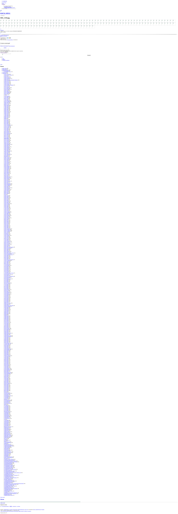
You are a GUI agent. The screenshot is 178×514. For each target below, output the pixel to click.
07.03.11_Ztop (6, 216)
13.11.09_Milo (6, 409)
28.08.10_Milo (6, 313)
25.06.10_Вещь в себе (7, 333)
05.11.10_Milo (6, 287)
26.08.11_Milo (6, 109)
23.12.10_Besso (6, 269)
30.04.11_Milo (6, 176)
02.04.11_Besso (6, 197)
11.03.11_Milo (6, 213)
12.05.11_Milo (6, 170)
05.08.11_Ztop (6, 117)
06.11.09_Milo (6, 410)
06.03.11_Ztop (6, 218)
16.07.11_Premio (6, 127)
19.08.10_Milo (6, 316)
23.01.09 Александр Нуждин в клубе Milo (10, 461)
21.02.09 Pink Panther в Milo (8, 460)
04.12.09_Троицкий (7, 403)
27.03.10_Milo (6, 362)
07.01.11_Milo (6, 262)
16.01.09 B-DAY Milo (7, 464)
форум (34, 509)
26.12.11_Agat (6, 86)
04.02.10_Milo (6, 384)
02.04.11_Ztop (6, 196)
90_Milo (5, 314)
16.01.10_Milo (6, 388)
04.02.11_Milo (6, 246)
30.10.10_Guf (6, 290)
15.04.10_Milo (6, 358)
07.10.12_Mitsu (6, 76)
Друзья (2, 499)
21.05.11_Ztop (6, 162)
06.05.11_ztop (6, 175)
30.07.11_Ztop (6, 120)
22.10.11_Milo (6, 96)
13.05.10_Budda (6, 348)
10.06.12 (5, 75)
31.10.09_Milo (6, 412)
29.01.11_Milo (6, 249)
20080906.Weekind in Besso (8, 495)
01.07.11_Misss (6, 134)
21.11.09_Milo (6, 406)
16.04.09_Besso (6, 453)
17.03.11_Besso (6, 207)
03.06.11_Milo (6, 153)
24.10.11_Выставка (7, 89)
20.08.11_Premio (6, 111)
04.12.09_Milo (6, 401)
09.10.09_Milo (6, 423)
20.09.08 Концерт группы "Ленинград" (10, 493)
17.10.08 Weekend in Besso (8, 476)
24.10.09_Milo (6, 414)
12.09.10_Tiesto (6, 309)
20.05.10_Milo (6, 345)
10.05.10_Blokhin (6, 349)
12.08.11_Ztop (6, 115)
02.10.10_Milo (6, 300)
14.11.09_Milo (6, 408)
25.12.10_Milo (6, 267)
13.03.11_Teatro (6, 208)
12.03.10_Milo (6, 367)
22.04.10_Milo (6, 354)
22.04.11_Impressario (7, 183)
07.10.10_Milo (6, 299)
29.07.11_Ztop (6, 121)
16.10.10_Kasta (6, 297)
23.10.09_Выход (6, 417)
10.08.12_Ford (6, 79)
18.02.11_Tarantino (7, 231)
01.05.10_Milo (6, 350)
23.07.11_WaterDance (7, 125)
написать (9, 6)
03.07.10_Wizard (6, 328)
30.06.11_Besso (6, 143)
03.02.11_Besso (6, 248)
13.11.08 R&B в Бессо (7, 473)
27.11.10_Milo (6, 279)
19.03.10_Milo (6, 365)
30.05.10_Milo (6, 341)
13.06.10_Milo (6, 337)
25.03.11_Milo (6, 202)
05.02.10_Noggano (7, 383)
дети (11, 506)
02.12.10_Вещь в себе (7, 278)
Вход (3, 3)
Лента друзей (2, 497)
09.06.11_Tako (6, 156)
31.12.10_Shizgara (7, 265)
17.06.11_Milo (6, 150)
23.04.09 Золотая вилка (7, 451)
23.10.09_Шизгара (7, 418)
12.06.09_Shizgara (7, 446)
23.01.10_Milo (6, 386)
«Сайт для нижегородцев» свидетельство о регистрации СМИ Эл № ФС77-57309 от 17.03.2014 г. (15, 511)
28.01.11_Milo (6, 250)
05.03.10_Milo (6, 371)
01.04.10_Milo (6, 361)
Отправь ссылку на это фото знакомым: (6, 31)
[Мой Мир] (10, 38)
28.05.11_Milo (6, 155)
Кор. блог (26, 509)
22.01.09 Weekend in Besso (8, 463)
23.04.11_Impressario (7, 181)
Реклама (43, 509)
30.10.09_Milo (6, 413)
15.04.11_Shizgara (7, 189)
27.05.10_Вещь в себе (7, 343)
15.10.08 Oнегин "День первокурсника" (10, 477)
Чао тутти (5, 438)
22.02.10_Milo (6, 375)
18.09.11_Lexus (6, 103)
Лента (1, 64)
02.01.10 (5, 391)
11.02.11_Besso (6, 240)
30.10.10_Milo (6, 288)
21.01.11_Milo (6, 256)
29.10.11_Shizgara (7, 91)
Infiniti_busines (4, 68)
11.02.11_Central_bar (7, 241)
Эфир (3, 58)
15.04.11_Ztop (6, 188)
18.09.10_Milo (6, 307)
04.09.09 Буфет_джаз (7, 436)
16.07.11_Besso (6, 129)
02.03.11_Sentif (6, 222)
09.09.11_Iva (6, 104)
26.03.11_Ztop (6, 199)
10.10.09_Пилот (6, 421)
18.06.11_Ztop (6, 151)
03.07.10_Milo (6, 327)
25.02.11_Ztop (6, 224)
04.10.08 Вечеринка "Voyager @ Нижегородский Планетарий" (14, 483)
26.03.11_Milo (6, 200)
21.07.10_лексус (6, 322)
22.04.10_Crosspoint (7, 355)
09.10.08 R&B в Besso (7, 482)
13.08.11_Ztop (6, 114)
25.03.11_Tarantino (7, 203)
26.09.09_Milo (6, 428)
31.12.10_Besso (6, 264)
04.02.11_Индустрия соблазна (8, 247)
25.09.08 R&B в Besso (7, 489)
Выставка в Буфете (7, 411)
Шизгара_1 (6, 399)
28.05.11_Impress (6, 158)
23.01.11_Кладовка (7, 253)
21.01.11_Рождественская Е (8, 254)
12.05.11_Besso (6, 169)
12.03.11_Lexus (6, 211)
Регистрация (4, 2)
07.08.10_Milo (6, 318)
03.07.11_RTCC (5, 13)
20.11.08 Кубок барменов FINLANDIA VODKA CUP (12, 472)
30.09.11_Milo (6, 102)
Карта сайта (15, 509)
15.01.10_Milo (6, 389)
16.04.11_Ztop (6, 186)
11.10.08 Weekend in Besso (8, 480)
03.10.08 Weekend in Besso (8, 485)
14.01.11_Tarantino (7, 260)
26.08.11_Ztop (6, 108)
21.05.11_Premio (6, 163)
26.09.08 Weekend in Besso (8, 487)
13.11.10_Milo (6, 284)
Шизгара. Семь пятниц (7, 426)
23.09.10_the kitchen (7, 306)
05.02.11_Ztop (6, 243)
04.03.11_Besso (6, 221)
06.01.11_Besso (6, 263)
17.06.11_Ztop (6, 152)
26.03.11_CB (6, 198)
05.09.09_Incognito (7, 434)
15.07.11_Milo (6, 130)
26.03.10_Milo (6, 363)
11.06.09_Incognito (7, 447)
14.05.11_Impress (6, 167)
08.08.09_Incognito (7, 441)
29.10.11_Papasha (6, 92)
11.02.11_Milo (6, 239)
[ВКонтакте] (7, 38)
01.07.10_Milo (6, 330)
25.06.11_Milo (6, 145)
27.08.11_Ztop (6, 106)
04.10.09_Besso (6, 424)
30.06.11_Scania (6, 142)
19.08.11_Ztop (6, 112)
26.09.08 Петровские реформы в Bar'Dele (10, 488)
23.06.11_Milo (6, 147)
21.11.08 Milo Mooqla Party (8, 471)
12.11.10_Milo (6, 285)
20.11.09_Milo (6, 407)
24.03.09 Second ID (5, 70)
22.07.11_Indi (6, 119)
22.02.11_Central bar (7, 228)
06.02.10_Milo (6, 381)
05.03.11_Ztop (6, 220)
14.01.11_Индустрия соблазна (8, 259)
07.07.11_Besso (6, 137)
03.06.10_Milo (6, 340)
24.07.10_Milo (6, 321)
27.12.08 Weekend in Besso (8, 466)
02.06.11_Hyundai (7, 157)
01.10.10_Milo (6, 301)
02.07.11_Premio (6, 140)
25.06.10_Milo (6, 332)
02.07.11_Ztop (6, 139)
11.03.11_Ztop (6, 210)
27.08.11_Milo (6, 107)
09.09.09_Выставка (7, 433)
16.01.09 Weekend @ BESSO (8, 465)
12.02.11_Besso (6, 234)
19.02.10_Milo (6, 378)
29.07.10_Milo (6, 320)
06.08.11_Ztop (6, 116)
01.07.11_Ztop (6, 141)
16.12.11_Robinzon (7, 87)
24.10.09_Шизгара (7, 415)
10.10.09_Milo (6, 422)
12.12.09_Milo (6, 397)
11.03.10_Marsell (6, 368)
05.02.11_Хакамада (7, 244)
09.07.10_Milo (6, 326)
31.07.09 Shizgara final (7, 442)
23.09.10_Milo (6, 304)
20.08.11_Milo (6, 110)
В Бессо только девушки (8, 457)
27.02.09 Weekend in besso (8, 456)
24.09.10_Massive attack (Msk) (8, 305)
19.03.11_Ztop (6, 204)
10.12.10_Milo (6, 275)
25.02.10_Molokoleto (7, 373)
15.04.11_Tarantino (7, 185)
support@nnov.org (38, 509)
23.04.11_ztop (6, 180)
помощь (5, 47)
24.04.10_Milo (6, 352)
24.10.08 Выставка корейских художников (10, 475)
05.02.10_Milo (6, 382)
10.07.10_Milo (6, 325)
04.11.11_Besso (6, 88)
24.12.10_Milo (6, 268)
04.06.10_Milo (6, 339)
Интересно (2, 35)
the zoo (5, 194)
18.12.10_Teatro (6, 271)
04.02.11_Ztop (6, 245)
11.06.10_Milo (6, 338)
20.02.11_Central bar (7, 230)
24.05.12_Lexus (6, 82)
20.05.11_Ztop (6, 164)
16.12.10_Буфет (6, 273)
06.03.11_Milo (6, 219)
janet (1, 10)
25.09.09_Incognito (7, 429)
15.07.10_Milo (6, 324)
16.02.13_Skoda (6, 74)
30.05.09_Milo (6, 448)
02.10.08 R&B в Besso (7, 486)
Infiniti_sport (4, 69)
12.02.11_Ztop (6, 236)
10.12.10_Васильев (7, 277)
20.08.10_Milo (6, 315)
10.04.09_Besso (6, 454)
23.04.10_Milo (6, 353)
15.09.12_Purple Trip (7, 78)
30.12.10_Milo (6, 266)
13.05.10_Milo (6, 347)
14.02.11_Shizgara (7, 235)
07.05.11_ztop (6, 174)
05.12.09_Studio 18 (7, 400)
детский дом (14, 506)
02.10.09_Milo (6, 425)
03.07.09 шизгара (7, 444)
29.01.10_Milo (6, 385)
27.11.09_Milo (6, 405)
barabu (5, 404)
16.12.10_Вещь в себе (7, 274)
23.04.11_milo (6, 179)
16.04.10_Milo (6, 357)
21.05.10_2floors (6, 344)
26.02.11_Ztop (6, 223)
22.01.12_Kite (6, 85)
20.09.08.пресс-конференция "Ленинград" (10, 492)
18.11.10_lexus (6, 283)
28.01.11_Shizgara (7, 251)
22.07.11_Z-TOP (6, 126)
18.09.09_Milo (6, 432)
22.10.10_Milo (6, 294)
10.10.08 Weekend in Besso (8, 481)
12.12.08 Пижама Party (7, 468)
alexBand (5, 443)
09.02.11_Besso (6, 238)
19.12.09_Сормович (7, 393)
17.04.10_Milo (6, 356)
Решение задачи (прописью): (4, 50)
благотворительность (5, 506)
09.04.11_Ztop (6, 191)
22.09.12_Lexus (6, 77)
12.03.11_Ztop (6, 209)
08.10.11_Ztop (6, 98)
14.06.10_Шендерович (7, 336)
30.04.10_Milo (6, 351)
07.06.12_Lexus (6, 81)
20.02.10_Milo (6, 376)
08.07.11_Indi (6, 135)
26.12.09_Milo (6, 392)
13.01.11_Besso (6, 261)
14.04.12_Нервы (6, 84)
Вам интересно (6, 35)
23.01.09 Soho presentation (8, 462)
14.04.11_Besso (6, 190)
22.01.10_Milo (6, 387)
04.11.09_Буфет (6, 402)
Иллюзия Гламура (7, 494)
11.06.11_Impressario (7, 154)
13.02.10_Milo (6, 379)
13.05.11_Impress (6, 168)
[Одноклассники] (9, 38)
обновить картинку (4, 52)
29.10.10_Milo (6, 291)
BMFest (5, 118)
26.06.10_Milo (6, 331)
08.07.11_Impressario (7, 133)
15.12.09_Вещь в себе (7, 395)
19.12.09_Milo (6, 394)
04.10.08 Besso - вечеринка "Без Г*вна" (10, 484)
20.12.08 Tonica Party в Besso (8, 467)
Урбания (5, 439)
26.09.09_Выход (6, 427)
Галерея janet (4, 73)
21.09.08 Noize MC (7, 490)
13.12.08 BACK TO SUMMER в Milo (10, 469)
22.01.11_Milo (6, 255)
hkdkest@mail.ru (6, 509)
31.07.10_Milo (6, 319)
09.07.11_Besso (6, 132)
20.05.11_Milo (6, 165)
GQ (0, 506)
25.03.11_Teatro (6, 201)
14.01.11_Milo (6, 258)
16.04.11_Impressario (7, 184)
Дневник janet (4, 72)
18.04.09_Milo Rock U (7, 452)
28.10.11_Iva (6, 94)
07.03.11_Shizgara (7, 217)
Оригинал (2, 30)
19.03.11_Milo (6, 206)
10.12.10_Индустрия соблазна (9, 276)
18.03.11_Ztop (6, 205)
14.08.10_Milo (6, 317)
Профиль (3, 59)
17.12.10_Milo (6, 272)
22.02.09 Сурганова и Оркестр (9, 459)
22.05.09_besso (6, 449)
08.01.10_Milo (6, 390)
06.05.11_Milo (6, 172)
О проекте (11, 509)
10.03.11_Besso (6, 214)
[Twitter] (8, 38)
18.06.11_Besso (6, 149)
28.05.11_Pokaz (6, 159)
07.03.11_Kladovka (7, 215)
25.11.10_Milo (6, 281)
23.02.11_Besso (6, 225)
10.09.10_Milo (6, 311)
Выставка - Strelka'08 (7, 479)
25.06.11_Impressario (7, 144)
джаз (5, 419)
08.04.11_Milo (6, 193)
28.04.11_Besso (6, 177)
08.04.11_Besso (6, 192)
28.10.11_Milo (6, 93)
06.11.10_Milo (6, 286)
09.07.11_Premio (6, 131)
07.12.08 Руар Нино (7, 470)
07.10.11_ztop (6, 99)
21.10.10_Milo (6, 295)
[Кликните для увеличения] (0, 11)
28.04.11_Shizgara (7, 178)
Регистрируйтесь (10, 39)
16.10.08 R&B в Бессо (7, 478)
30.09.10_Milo (6, 302)
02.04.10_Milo (6, 360)
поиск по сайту (4, 8)
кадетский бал (6, 233)
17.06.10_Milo (6, 334)
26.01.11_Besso (6, 252)
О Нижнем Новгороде (21, 509)
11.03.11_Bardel (6, 212)
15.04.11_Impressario (7, 187)
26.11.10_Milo (6, 280)
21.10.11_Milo (6, 97)
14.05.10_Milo (6, 346)
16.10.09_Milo (6, 420)
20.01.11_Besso (6, 257)
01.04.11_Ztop (6, 195)
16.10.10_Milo (6, 296)
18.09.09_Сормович (7, 431)
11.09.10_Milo (6, 310)
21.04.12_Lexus (6, 83)
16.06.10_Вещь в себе (7, 335)
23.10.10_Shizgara (7, 292)
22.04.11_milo (6, 182)
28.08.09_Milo (6, 437)
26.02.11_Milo (6, 226)
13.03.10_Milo (6, 366)
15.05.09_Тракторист (7, 450)
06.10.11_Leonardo (7, 101)
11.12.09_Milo (6, 398)
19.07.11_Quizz (6, 124)
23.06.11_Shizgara (7, 146)
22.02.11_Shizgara (7, 229)
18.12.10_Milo (6, 270)
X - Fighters (6, 491)
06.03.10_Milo (6, 370)
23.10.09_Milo (6, 416)
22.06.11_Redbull (6, 148)
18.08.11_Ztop (6, 113)
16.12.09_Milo (6, 396)
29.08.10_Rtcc (6, 312)
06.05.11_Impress (6, 173)
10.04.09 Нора (6, 455)
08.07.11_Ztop (6, 136)
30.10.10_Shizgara (7, 289)
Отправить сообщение (5, 60)
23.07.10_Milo (6, 323)
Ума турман (6, 458)
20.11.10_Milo (6, 282)
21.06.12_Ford (6, 80)
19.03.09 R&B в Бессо (7, 71)
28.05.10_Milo (6, 342)
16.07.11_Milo (6, 128)
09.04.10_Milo (6, 359)
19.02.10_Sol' (6, 377)
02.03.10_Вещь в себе (7, 372)
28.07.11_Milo (6, 123)
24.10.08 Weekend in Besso (8, 474)
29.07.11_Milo (6, 122)
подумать (18, 506)
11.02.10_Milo (6, 380)
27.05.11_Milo (6, 160)
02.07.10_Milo (6, 329)
